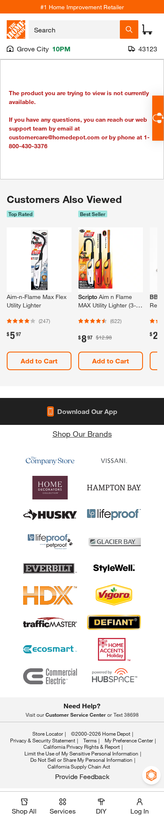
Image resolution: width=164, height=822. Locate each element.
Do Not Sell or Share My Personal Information (81, 759)
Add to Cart (39, 361)
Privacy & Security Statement (42, 740)
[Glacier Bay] (114, 541)
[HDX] (50, 595)
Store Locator (47, 733)
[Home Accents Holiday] (114, 649)
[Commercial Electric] (50, 676)
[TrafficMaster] (50, 622)
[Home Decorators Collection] (50, 487)
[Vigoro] (114, 595)
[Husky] (50, 514)
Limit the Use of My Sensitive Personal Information (81, 753)
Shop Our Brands (82, 433)
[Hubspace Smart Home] (114, 676)
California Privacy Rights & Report (81, 746)
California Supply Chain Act (79, 766)
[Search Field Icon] (129, 29)
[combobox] (74, 29)
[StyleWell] (114, 568)
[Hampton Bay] (114, 487)
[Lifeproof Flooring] (114, 514)
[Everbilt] (50, 568)
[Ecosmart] (50, 649)
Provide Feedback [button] (82, 776)
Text (126, 714)
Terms (90, 740)
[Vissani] (114, 460)
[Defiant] (114, 622)
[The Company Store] (50, 460)
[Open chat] (158, 118)
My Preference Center (129, 740)
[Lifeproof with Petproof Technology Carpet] (50, 541)
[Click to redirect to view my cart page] (147, 29)
